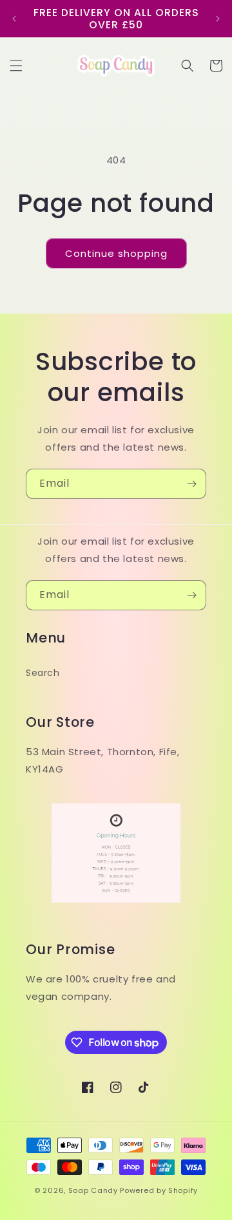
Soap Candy (93, 1190)
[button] (16, 66)
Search (43, 672)
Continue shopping (116, 253)
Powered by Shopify (159, 1190)
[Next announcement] (218, 19)
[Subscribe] (191, 484)
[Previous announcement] (14, 19)
